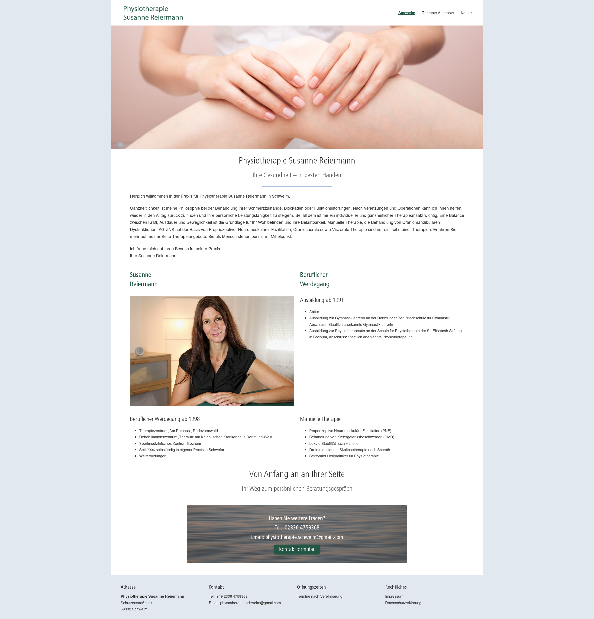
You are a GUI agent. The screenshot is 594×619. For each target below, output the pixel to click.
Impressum (394, 596)
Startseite (406, 12)
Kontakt (467, 12)
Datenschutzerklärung (403, 602)
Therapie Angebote (438, 12)
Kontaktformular (297, 549)
